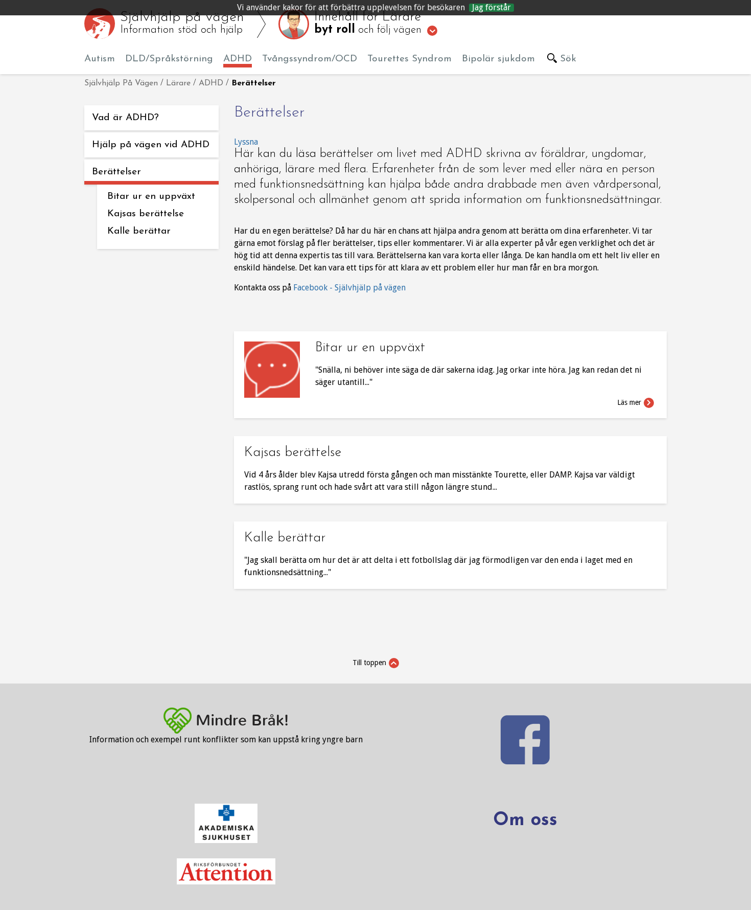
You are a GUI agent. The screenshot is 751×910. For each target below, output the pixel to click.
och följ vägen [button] (369, 23)
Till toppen (369, 662)
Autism (99, 59)
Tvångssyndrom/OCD (309, 59)
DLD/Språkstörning (169, 59)
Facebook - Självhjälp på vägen (350, 287)
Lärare (178, 83)
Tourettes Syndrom (409, 59)
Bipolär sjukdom (498, 59)
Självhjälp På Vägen (121, 83)
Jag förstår (491, 8)
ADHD (237, 59)
